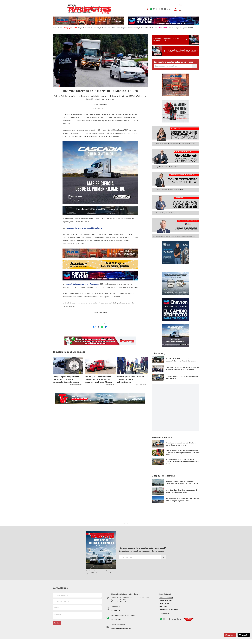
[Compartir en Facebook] (94, 327)
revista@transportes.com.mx (121, 628)
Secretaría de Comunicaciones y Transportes (82, 284)
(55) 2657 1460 (115, 619)
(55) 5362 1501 (115, 610)
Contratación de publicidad (168, 609)
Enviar (56, 623)
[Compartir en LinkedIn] (106, 327)
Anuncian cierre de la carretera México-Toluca (84, 228)
